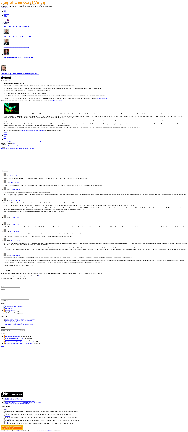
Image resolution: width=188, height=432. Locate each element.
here (82, 273)
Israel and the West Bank (11, 321)
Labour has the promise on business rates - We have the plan (19, 324)
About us (6, 15)
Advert (2, 60)
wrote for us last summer (56, 100)
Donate (5, 12)
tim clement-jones (39, 141)
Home (5, 10)
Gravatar (40, 275)
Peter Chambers (8, 419)
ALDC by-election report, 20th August (14, 323)
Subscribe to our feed (10, 310)
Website (2, 286)
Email (2, 283)
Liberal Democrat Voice (37, 430)
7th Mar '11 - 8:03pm (15, 240)
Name (2, 281)
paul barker (7, 416)
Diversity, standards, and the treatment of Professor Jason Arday (20, 319)
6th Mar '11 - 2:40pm (15, 175)
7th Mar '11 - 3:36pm (15, 224)
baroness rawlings (24, 141)
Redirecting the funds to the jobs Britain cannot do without (18, 320)
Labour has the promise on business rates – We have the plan (19, 343)
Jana (6, 413)
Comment (3, 289)
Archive (5, 11)
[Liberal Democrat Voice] (23, 3)
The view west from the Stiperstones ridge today (23, 401)
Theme (5, 16)
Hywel (6, 422)
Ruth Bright (8, 409)
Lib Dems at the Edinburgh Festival (13, 340)
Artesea (19, 430)
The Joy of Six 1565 (17, 399)
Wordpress (8, 430)
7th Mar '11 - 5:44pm (14, 231)
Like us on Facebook (10, 308)
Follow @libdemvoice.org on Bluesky (14, 306)
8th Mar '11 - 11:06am (15, 255)
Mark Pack (4, 76)
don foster (30, 141)
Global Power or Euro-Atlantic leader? (14, 338)
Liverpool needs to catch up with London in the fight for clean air (26, 402)
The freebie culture (14, 398)
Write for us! (6, 14)
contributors (49, 430)
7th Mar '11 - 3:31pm (15, 217)
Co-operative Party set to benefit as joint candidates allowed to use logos (17, 148)
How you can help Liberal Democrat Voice (11, 145)
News (13, 143)
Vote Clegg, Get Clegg (101, 98)
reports (8, 80)
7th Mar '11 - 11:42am (15, 189)
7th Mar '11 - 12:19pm (16, 200)
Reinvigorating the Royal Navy (12, 336)
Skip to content (4, 7)
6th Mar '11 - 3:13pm (14, 182)
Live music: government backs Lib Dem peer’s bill (20, 74)
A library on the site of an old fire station (19, 403)
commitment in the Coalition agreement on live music (32, 130)
